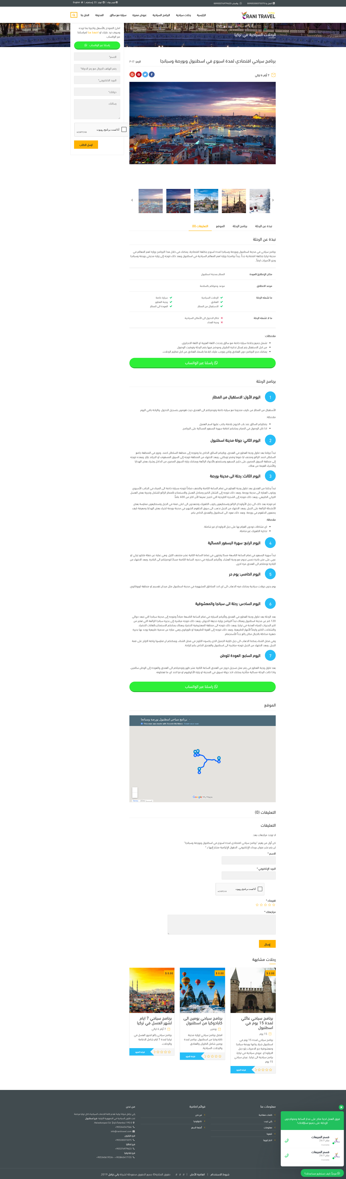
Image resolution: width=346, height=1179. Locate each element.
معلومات (268, 1127)
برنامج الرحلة (240, 225)
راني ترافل (113, 1174)
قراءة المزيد (140, 1051)
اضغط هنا (93, 32)
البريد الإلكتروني (266, 868)
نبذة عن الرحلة (263, 225)
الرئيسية (201, 15)
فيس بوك (111, 2)
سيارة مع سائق (118, 15)
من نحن (198, 1114)
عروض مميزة (139, 15)
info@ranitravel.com (121, 1131)
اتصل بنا (85, 15)
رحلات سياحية (183, 15)
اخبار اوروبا (267, 1140)
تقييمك (271, 900)
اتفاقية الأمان (197, 1174)
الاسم (272, 853)
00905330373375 (256, 3)
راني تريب (268, 1121)
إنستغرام (89, 2)
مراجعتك (270, 911)
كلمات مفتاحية (265, 1114)
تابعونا (269, 1133)
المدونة (99, 15)
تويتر (100, 2)
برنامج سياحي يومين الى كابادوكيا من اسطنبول (202, 1019)
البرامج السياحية (161, 15)
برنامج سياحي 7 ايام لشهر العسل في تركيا (154, 1019)
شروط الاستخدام (220, 1174)
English (76, 2)
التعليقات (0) (200, 225)
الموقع (220, 225)
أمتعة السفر (196, 1127)
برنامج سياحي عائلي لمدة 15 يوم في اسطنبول (257, 1022)
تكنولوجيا (198, 1121)
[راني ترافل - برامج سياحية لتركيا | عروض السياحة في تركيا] (258, 13)
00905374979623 (222, 3)
